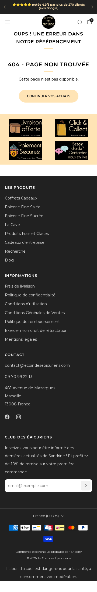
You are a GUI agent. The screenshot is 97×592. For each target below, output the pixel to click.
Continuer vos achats (48, 96)
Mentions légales (21, 339)
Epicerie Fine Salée (22, 207)
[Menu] (7, 22)
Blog (9, 260)
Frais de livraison (20, 286)
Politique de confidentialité (30, 295)
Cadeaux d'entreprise (24, 242)
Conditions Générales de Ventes (35, 312)
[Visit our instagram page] (18, 417)
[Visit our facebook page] (7, 417)
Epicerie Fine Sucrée (24, 215)
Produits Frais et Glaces (27, 233)
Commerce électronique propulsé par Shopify (49, 552)
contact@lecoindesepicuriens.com (37, 365)
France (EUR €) (46, 516)
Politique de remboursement (32, 321)
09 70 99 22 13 (18, 376)
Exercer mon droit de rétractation (36, 330)
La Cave (12, 224)
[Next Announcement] (92, 7)
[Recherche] (79, 22)
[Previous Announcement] (5, 7)
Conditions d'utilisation (26, 304)
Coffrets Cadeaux (21, 198)
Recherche (15, 251)
